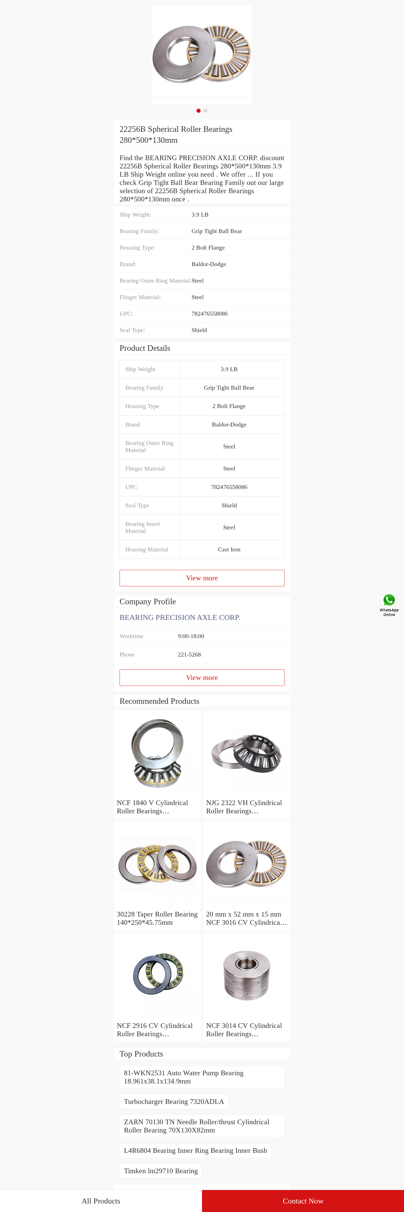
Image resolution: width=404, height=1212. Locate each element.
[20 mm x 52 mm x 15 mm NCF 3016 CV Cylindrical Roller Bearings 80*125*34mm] (246, 906)
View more (202, 578)
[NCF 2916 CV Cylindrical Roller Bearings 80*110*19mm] (157, 1017)
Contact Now (303, 1201)
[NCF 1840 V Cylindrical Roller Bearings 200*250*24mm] (157, 794)
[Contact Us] (389, 606)
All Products (101, 1201)
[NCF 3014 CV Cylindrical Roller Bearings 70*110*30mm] (246, 1017)
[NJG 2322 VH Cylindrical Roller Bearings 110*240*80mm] (246, 794)
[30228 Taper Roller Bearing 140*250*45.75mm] (157, 906)
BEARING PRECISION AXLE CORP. (180, 617)
